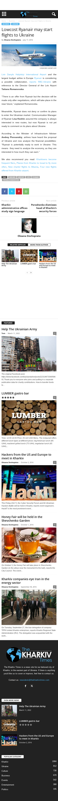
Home (4, 21)
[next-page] (30, 272)
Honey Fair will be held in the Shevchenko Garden (22, 519)
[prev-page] (27, 272)
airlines (12, 177)
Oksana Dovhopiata (12, 40)
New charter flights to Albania (23, 167)
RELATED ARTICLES (18, 245)
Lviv (28, 177)
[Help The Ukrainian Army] (10, 255)
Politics (5, 789)
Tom (3, 333)
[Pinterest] (19, 191)
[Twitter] (12, 191)
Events (5, 780)
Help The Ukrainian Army (9, 264)
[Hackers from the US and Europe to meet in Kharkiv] (47, 255)
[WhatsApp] (26, 191)
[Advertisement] (29, 5)
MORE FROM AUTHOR (39, 245)
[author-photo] (29, 225)
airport (21, 177)
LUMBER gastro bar (28, 263)
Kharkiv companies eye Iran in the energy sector (25, 581)
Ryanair (38, 78)
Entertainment (8, 785)
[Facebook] (5, 191)
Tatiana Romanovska (11, 180)
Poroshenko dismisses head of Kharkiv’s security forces (43, 208)
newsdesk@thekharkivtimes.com (34, 680)
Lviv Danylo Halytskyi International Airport (24, 74)
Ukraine (15, 24)
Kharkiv (5, 762)
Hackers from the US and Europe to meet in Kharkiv (47, 265)
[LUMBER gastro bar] (29, 255)
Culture (5, 771)
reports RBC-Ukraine (40, 82)
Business (12, 21)
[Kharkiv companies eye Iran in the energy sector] (29, 607)
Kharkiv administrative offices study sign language (14, 208)
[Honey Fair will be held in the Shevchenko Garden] (29, 545)
